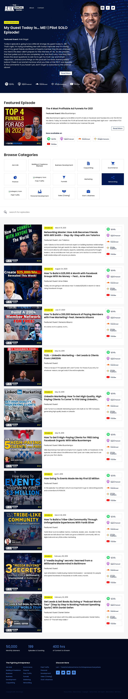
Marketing (27, 679)
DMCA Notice (110, 692)
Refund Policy (77, 692)
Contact (41, 8)
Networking (27, 683)
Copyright (85, 692)
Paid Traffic (45, 667)
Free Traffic (27, 673)
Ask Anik (9, 667)
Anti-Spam (101, 692)
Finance (26, 670)
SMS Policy (118, 692)
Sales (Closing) (46, 676)
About (31, 8)
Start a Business (47, 679)
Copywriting (10, 683)
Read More (65, 73)
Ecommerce (27, 667)
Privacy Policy (68, 692)
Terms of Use (93, 692)
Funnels (26, 676)
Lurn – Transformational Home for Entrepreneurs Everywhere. (78, 667)
